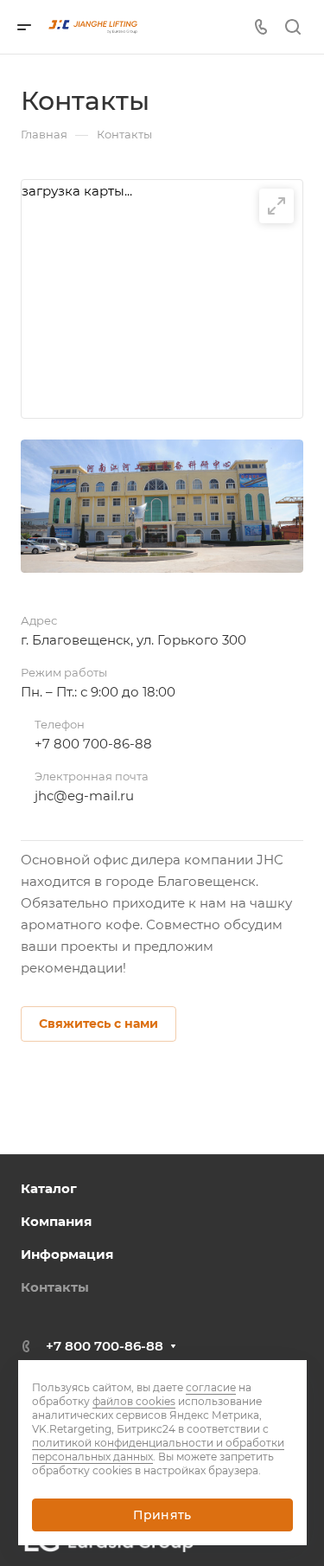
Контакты (55, 1287)
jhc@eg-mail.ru (84, 795)
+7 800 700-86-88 (93, 743)
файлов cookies (133, 1401)
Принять (162, 1515)
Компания (56, 1221)
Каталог (49, 1188)
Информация (67, 1254)
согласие (211, 1387)
